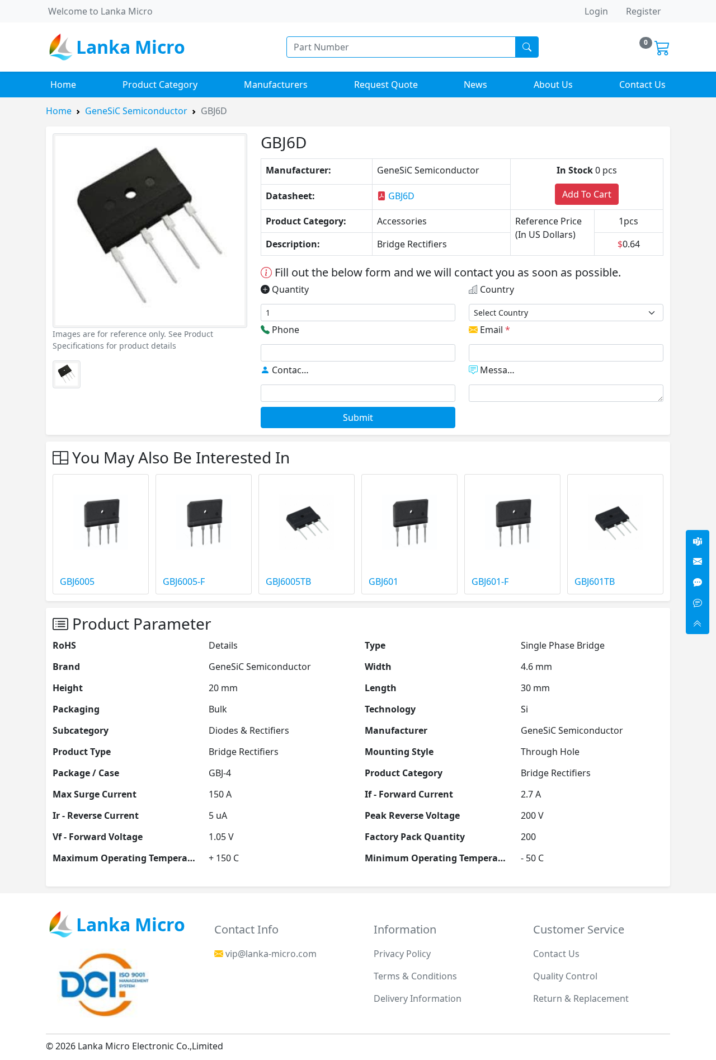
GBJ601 (383, 581)
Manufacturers (276, 84)
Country (496, 289)
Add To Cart (586, 194)
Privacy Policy (402, 954)
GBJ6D (400, 196)
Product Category (160, 84)
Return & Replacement (581, 998)
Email (494, 329)
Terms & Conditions (415, 976)
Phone (284, 329)
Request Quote (386, 84)
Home (63, 84)
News (475, 84)
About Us (553, 84)
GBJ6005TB (288, 581)
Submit (358, 417)
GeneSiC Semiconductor (136, 111)
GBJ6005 (77, 581)
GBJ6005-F (184, 581)
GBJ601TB (594, 581)
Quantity (289, 289)
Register (643, 11)
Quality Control (565, 976)
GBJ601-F (490, 581)
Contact (289, 370)
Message (497, 370)
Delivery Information (417, 998)
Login (596, 11)
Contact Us (642, 84)
